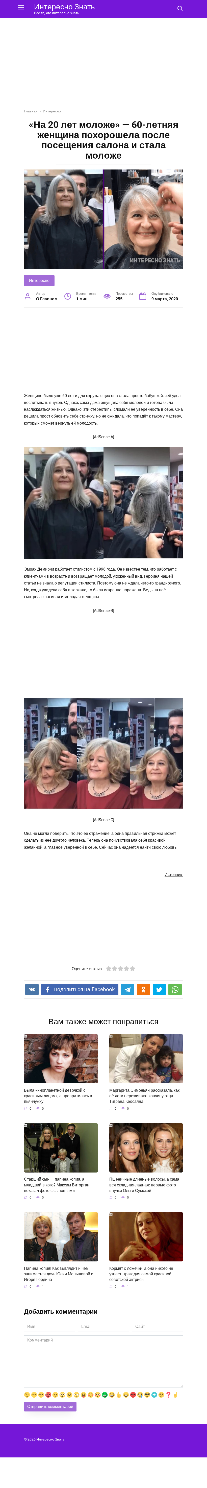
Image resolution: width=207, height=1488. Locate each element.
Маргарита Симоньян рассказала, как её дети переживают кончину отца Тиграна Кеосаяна (144, 1096)
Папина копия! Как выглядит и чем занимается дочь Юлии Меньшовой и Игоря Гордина (58, 1274)
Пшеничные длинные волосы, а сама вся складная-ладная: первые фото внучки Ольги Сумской (144, 1185)
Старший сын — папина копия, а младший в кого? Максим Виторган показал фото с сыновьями (56, 1185)
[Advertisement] (103, 67)
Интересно (39, 280)
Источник (174, 874)
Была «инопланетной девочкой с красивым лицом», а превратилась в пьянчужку (58, 1096)
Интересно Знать (64, 6)
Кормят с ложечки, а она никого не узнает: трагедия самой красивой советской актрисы (141, 1274)
